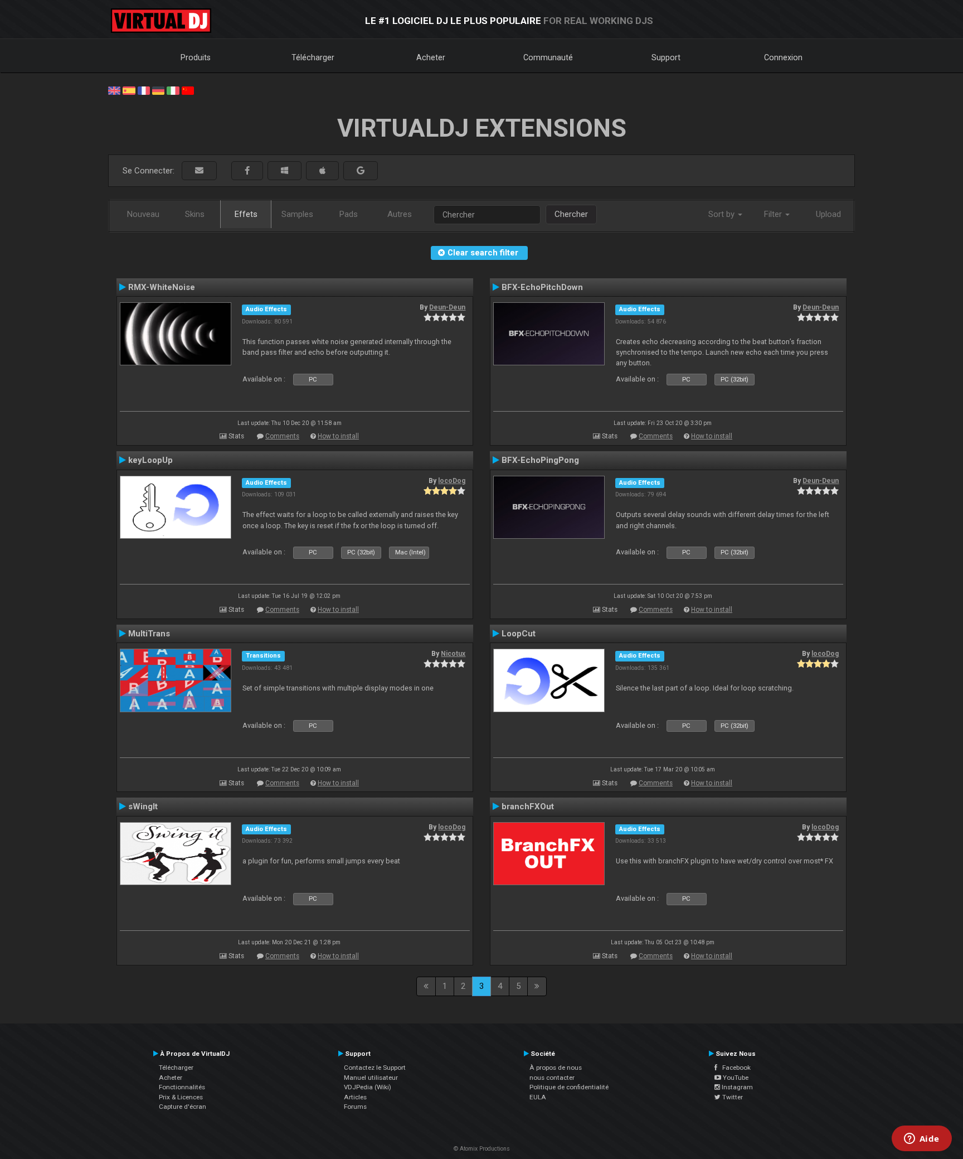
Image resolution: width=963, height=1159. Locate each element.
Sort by (722, 214)
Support (665, 57)
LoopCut (519, 634)
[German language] (158, 90)
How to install (338, 436)
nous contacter (552, 1077)
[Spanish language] (129, 90)
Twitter (732, 1097)
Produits (196, 57)
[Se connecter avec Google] (360, 171)
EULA (537, 1097)
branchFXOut (528, 806)
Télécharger (312, 57)
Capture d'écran (182, 1106)
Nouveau (143, 214)
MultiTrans (149, 634)
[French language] (144, 90)
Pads (348, 214)
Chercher (571, 214)
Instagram (736, 1087)
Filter (774, 214)
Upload (828, 214)
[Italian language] (173, 90)
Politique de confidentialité (569, 1087)
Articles (355, 1097)
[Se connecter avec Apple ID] (322, 171)
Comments (282, 436)
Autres (399, 214)
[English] (114, 90)
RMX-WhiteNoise (161, 287)
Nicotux (453, 654)
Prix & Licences (181, 1097)
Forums (355, 1106)
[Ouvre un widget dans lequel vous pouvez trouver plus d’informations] (921, 1139)
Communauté (548, 57)
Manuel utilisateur (371, 1077)
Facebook (734, 1067)
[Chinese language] (188, 90)
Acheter (430, 57)
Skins (195, 214)
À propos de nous (555, 1067)
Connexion (783, 57)
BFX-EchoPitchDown (542, 287)
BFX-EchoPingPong (540, 460)
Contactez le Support (375, 1067)
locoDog (451, 481)
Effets (246, 214)
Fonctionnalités (182, 1087)
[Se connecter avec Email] (199, 171)
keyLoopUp (150, 460)
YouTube (734, 1077)
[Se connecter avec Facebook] (247, 171)
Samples (297, 214)
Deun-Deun (447, 307)
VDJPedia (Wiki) (367, 1087)
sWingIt (143, 806)
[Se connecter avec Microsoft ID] (284, 171)
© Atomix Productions (482, 1148)
